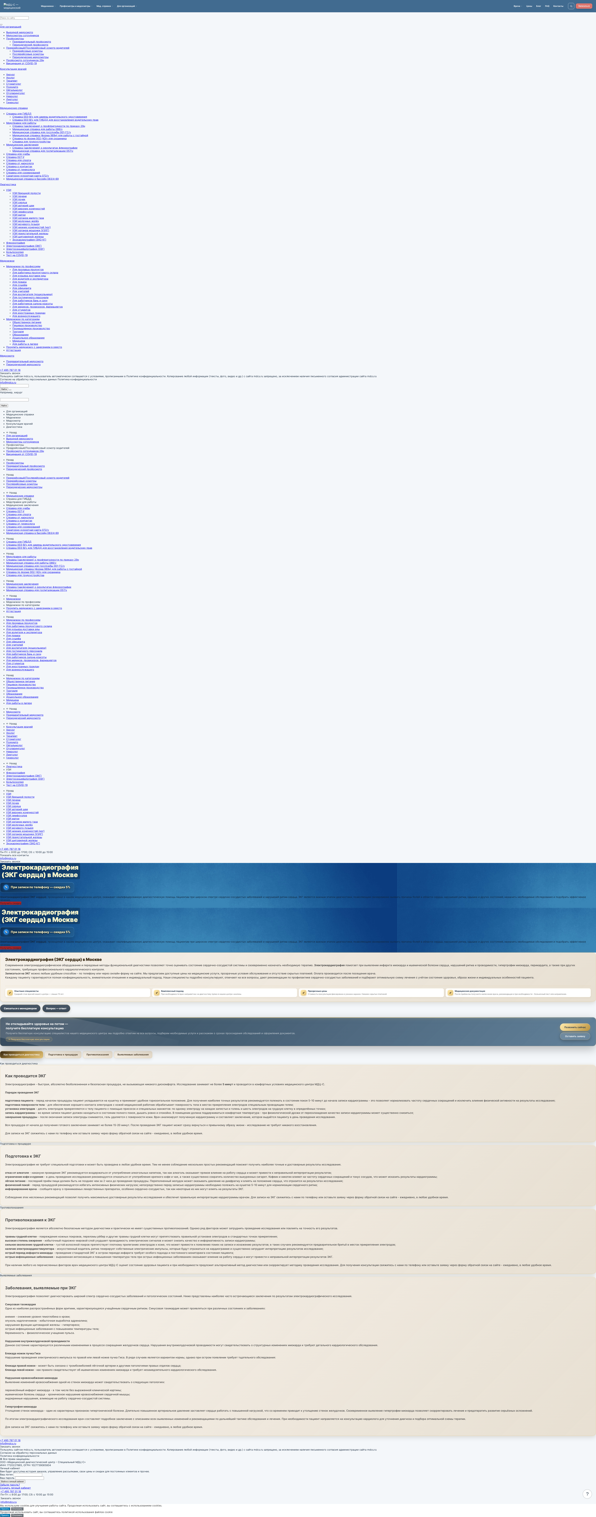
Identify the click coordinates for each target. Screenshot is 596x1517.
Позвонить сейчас (575, 1027)
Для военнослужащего (26, 316)
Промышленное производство (31, 328)
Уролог (10, 77)
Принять (5, 1509)
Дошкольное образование (28, 337)
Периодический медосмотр (23, 364)
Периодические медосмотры (30, 57)
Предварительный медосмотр (24, 361)
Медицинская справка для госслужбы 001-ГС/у (41, 132)
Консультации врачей (13, 68)
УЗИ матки (19, 214)
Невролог (12, 96)
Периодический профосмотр (30, 44)
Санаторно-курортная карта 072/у (27, 175)
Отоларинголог (15, 93)
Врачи (517, 6)
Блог (538, 6)
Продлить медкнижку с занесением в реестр (34, 347)
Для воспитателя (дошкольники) (32, 294)
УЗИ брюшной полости (26, 193)
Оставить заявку (575, 1036)
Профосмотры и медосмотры (75, 6)
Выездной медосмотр (19, 32)
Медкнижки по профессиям (23, 266)
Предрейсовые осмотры (27, 50)
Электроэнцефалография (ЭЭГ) (25, 249)
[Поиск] (571, 6)
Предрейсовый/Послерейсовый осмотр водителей (37, 47)
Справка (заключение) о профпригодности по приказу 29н (48, 126)
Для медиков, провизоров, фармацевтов (37, 306)
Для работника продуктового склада (35, 272)
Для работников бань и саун (29, 300)
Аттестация (13, 350)
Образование (20, 334)
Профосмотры (15, 38)
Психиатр (12, 86)
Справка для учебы (18, 154)
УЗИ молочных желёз (25, 221)
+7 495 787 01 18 (10, 370)
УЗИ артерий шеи (23, 205)
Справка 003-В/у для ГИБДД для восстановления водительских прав (55, 119)
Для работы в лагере (25, 343)
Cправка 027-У (15, 157)
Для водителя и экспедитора (30, 278)
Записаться (584, 6)
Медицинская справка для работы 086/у (37, 129)
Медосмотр (7, 355)
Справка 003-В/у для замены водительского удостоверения (49, 116)
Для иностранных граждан (28, 312)
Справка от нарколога (20, 163)
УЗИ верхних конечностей (28, 208)
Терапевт (12, 80)
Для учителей (20, 291)
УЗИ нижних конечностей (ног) (31, 227)
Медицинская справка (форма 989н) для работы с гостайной (50, 135)
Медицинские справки (14, 108)
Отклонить (17, 1509)
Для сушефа (19, 285)
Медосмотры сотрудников (22, 35)
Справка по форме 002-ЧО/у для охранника (39, 138)
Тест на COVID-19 (17, 255)
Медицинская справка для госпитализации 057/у (42, 150)
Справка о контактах (19, 166)
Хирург (10, 74)
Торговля (18, 331)
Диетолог (12, 99)
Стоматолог (13, 83)
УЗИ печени (19, 196)
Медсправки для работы (21, 122)
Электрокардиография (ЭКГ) (24, 245)
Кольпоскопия (15, 252)
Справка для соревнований (23, 172)
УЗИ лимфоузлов (22, 211)
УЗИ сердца (19, 202)
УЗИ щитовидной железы (28, 236)
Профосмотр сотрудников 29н (25, 60)
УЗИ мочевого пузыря (26, 224)
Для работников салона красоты (32, 303)
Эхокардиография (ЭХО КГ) (29, 239)
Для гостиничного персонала (30, 297)
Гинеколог (12, 102)
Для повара (19, 281)
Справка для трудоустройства (31, 141)
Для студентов (21, 309)
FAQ (547, 6)
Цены (529, 6)
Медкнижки (7, 260)
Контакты (558, 6)
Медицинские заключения (22, 144)
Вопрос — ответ (56, 1008)
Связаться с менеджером (20, 1008)
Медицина (18, 340)
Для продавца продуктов (28, 269)
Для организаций (10, 26)
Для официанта (21, 288)
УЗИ (8, 190)
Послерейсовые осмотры (28, 54)
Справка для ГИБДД (18, 113)
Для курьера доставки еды (29, 275)
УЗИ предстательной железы (30, 233)
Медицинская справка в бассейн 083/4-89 (32, 178)
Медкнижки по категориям (23, 319)
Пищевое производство (27, 325)
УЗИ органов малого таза (28, 217)
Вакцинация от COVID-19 (21, 63)
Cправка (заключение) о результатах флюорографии (44, 147)
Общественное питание (26, 322)
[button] (587, 1494)
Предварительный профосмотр (31, 41)
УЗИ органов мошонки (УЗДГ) (30, 230)
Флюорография (15, 242)
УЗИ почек (18, 199)
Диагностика (8, 184)
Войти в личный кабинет (12, 1481)
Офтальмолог (14, 90)
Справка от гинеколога (20, 169)
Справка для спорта (18, 160)
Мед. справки (104, 6)
